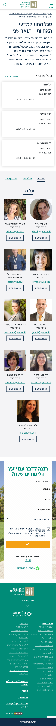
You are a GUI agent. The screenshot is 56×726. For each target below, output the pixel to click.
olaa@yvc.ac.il (28, 433)
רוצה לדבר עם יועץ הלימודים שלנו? (28, 471)
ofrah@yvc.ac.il (41, 281)
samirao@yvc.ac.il (15, 382)
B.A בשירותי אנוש (46, 678)
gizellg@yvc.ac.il (41, 231)
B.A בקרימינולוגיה (46, 638)
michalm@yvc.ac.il (15, 332)
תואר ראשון (47, 623)
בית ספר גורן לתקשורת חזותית (17, 705)
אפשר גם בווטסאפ (26, 568)
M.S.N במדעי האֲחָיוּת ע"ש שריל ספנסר (18, 636)
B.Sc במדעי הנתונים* (45, 686)
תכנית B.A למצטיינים (45, 690)
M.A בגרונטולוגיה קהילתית (18, 652)
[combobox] (28, 519)
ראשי (50, 13)
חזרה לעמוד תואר (12, 76)
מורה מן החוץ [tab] (11, 178)
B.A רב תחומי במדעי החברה (42, 649)
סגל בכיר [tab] (41, 178)
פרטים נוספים (41, 237)
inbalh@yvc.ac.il (15, 231)
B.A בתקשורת (48, 653)
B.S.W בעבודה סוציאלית (44, 645)
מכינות (25, 691)
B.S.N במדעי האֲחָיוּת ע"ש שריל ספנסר (43, 658)
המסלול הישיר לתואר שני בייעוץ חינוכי (19, 672)
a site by (9, 713)
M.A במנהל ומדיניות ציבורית (17, 645)
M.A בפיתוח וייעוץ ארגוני (19, 630)
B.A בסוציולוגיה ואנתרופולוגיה (42, 634)
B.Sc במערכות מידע (45, 630)
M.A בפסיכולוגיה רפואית (19, 656)
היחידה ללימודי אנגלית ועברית (17, 683)
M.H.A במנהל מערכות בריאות (17, 641)
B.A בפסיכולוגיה (47, 642)
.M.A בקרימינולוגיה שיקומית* (17, 660)
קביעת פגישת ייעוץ (28, 721)
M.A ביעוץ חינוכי (22, 627)
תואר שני (24, 623)
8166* (28, 560)
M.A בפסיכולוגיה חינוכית (19, 648)
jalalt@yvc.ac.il (41, 332)
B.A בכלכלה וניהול (46, 627)
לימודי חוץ (23, 697)
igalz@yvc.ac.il (15, 281)
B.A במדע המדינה (46, 671)
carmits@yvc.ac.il (41, 382)
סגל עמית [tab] (27, 178)
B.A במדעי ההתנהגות (45, 667)
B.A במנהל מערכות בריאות (43, 663)
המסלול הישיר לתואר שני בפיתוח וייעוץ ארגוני (19, 665)
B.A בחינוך (49, 675)
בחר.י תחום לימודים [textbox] (41, 519)
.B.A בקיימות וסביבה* (45, 682)
